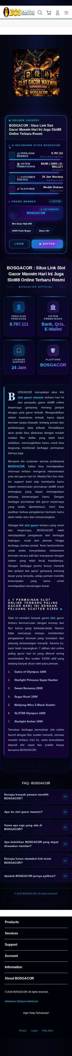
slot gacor (32, 525)
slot (52, 617)
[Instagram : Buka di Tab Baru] (40, 1021)
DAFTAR (49, 243)
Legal (34, 1030)
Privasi (22, 1030)
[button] (49, 13)
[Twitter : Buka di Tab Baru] (32, 1021)
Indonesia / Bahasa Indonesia (21, 1001)
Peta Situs (47, 1030)
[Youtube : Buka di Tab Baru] (48, 1021)
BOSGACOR (16, 466)
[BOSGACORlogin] (12, 12)
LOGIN (19, 243)
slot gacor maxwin (31, 397)
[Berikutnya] (68, 72)
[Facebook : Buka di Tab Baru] (24, 1021)
